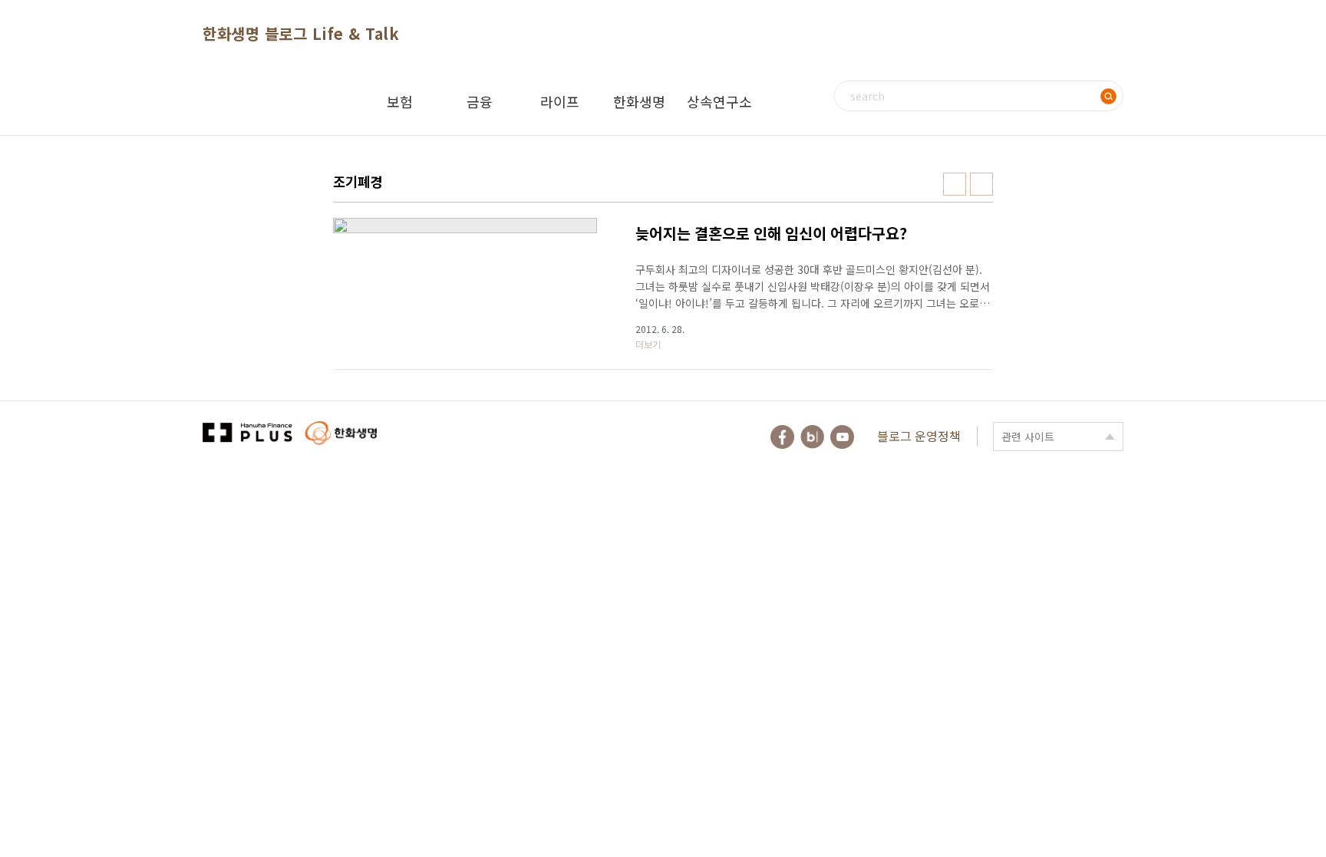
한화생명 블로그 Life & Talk (301, 33)
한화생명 (639, 101)
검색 (1108, 95)
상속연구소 (719, 101)
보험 (400, 101)
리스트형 (981, 184)
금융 (480, 101)
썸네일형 (954, 184)
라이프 (559, 101)
